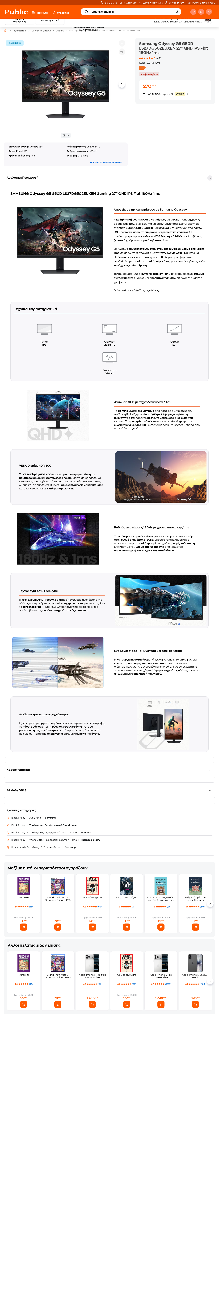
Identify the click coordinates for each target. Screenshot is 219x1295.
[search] (86, 11)
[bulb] (53, 12)
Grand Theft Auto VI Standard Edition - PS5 (58, 898)
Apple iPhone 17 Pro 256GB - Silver (161, 976)
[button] (203, 2)
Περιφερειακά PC (90, 840)
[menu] (33, 12)
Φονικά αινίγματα (92, 897)
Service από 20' (176, 3)
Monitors (85, 832)
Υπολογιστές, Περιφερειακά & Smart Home (53, 825)
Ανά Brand (35, 818)
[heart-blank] (193, 12)
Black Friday (18, 818)
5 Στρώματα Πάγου (126, 897)
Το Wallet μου (129, 3)
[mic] (177, 12)
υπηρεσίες (63, 13)
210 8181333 (111, 3)
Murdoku (23, 897)
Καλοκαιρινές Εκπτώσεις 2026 (28, 847)
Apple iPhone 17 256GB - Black (195, 976)
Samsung (50, 818)
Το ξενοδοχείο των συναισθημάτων (195, 898)
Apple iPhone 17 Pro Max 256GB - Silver (92, 976)
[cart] (209, 12)
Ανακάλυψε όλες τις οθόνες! (137, 290)
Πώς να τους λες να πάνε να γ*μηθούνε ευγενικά (161, 898)
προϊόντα (42, 13)
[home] (16, 12)
